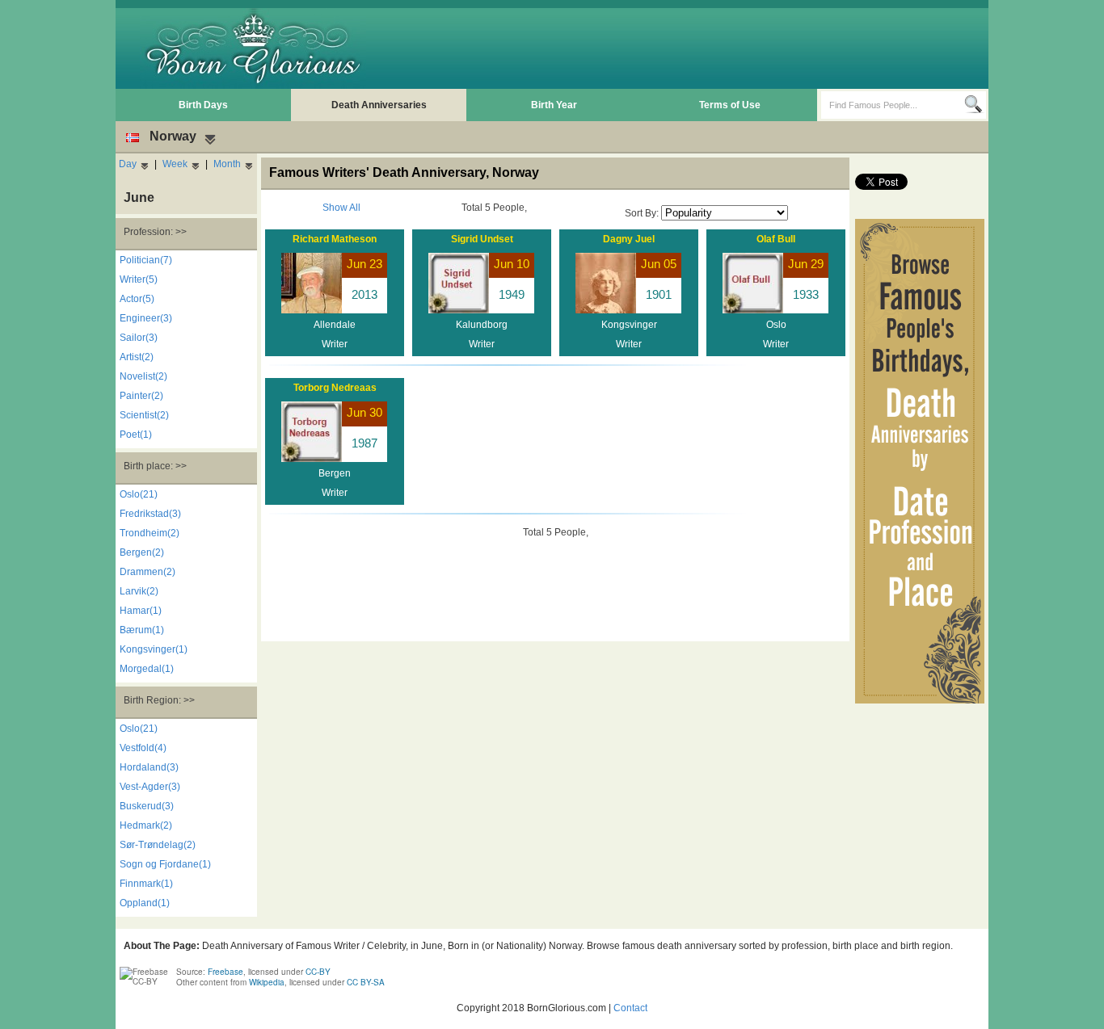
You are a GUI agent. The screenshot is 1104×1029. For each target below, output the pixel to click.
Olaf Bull (775, 239)
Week (175, 164)
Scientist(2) (144, 415)
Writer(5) (139, 279)
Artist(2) (137, 357)
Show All (341, 207)
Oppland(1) (145, 903)
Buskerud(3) (147, 806)
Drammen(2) (147, 572)
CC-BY (318, 971)
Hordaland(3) (149, 767)
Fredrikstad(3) (150, 513)
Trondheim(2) (149, 533)
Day (128, 164)
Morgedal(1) (147, 668)
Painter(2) (141, 395)
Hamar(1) (141, 610)
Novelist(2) (143, 376)
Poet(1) (136, 434)
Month (227, 164)
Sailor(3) (139, 337)
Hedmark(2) (146, 825)
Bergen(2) (142, 552)
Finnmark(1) (146, 883)
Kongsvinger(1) (154, 649)
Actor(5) (137, 298)
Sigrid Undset (482, 239)
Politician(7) (146, 260)
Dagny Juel (629, 239)
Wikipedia (266, 982)
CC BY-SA (366, 982)
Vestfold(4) (143, 748)
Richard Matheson (335, 239)
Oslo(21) (139, 494)
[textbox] (892, 105)
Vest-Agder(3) (150, 786)
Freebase (225, 971)
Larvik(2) (139, 591)
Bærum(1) (142, 630)
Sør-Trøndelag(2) (158, 844)
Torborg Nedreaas (335, 387)
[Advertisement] (690, 48)
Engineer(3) (146, 318)
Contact (630, 1008)
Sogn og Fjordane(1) (165, 864)
